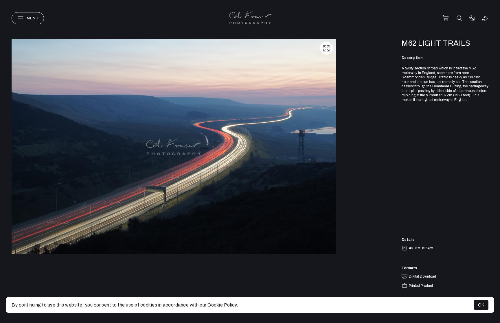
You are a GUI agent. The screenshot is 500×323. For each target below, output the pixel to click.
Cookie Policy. (222, 304)
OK (481, 304)
